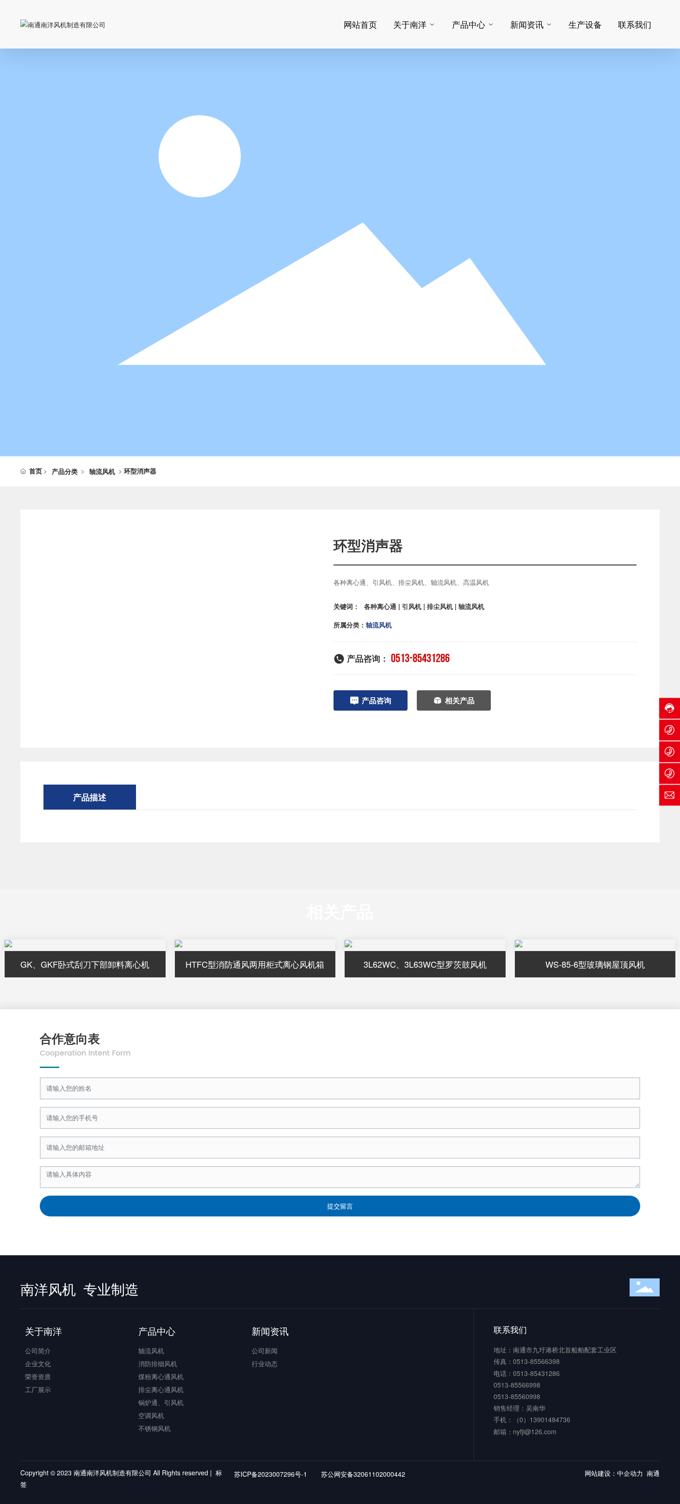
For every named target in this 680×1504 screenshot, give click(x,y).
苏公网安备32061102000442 (363, 1474)
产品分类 (65, 471)
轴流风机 (102, 471)
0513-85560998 (517, 1396)
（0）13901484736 (541, 1419)
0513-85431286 (420, 658)
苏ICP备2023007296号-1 (270, 1474)
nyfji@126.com (534, 1431)
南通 (653, 1473)
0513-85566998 (517, 1384)
